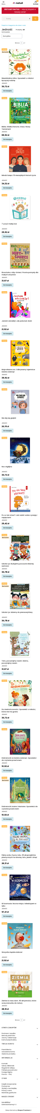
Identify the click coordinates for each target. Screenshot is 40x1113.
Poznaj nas (6, 1086)
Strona (17, 43)
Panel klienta (6, 1049)
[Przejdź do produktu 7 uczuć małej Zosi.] (20, 207)
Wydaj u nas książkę (9, 1088)
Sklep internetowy (17, 1110)
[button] (35, 18)
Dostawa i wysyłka (8, 1033)
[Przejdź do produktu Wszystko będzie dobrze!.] (20, 936)
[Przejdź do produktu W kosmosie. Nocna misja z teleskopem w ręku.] (20, 887)
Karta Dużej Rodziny (9, 1040)
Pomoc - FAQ (7, 1074)
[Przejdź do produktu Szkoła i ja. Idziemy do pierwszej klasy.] (20, 596)
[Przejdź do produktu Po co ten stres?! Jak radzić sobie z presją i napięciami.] (20, 499)
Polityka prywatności (9, 1070)
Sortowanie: (6, 32)
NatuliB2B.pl (6, 1102)
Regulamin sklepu (8, 1068)
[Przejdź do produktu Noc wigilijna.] (20, 450)
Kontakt (5, 1063)
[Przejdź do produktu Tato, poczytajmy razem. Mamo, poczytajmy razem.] (20, 644)
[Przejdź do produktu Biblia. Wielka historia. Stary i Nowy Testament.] (20, 110)
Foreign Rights (7, 1072)
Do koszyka (7, 91)
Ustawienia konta (8, 1052)
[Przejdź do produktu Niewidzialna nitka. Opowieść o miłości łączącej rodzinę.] (20, 62)
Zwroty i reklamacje (9, 1038)
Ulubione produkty (8, 1054)
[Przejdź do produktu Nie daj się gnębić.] (20, 402)
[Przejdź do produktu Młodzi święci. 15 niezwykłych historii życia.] (20, 159)
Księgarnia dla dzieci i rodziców (14, 25)
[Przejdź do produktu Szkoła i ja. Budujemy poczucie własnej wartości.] (20, 547)
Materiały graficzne (9, 1093)
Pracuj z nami (7, 1090)
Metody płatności (8, 1035)
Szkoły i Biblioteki (8, 1066)
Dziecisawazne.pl (8, 1104)
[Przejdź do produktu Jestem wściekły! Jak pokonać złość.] (20, 304)
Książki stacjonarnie (9, 1084)
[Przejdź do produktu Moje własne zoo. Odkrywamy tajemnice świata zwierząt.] (20, 353)
